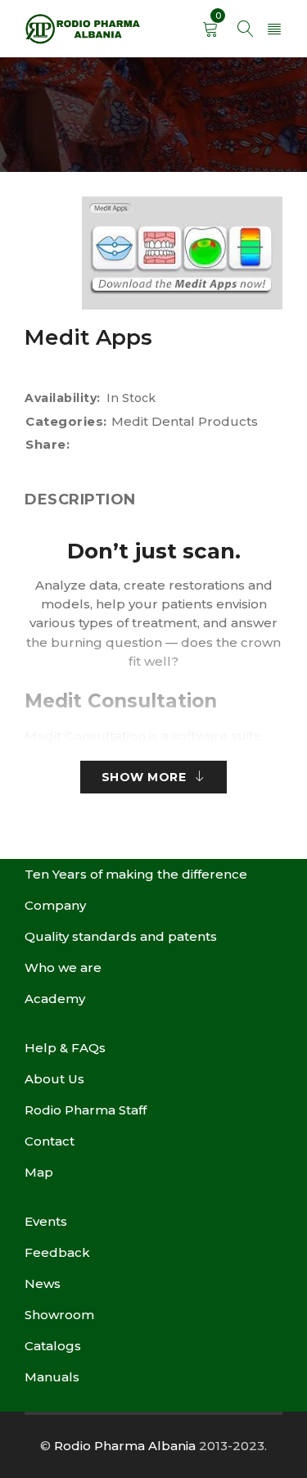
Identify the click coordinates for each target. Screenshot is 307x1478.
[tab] (80, 499)
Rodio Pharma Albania (125, 1445)
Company (55, 905)
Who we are (63, 967)
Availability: (63, 398)
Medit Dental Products (184, 421)
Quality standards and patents (121, 936)
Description (80, 499)
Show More (144, 777)
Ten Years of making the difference (136, 874)
